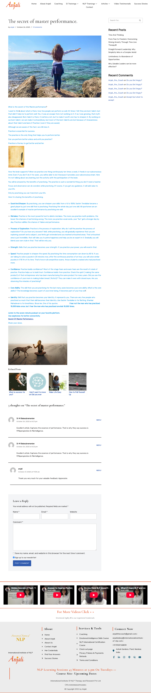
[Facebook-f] (114, 657)
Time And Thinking (116, 35)
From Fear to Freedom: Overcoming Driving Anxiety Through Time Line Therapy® (122, 42)
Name (16, 512)
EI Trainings (71, 3)
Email (44, 512)
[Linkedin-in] (119, 657)
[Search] (140, 20)
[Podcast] (129, 657)
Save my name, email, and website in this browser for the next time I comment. (50, 553)
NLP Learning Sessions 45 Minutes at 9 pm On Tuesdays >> (76, 669)
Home (34, 3)
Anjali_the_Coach (115, 80)
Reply (98, 420)
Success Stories (141, 3)
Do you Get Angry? (134, 80)
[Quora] (134, 657)
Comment (18, 522)
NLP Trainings (89, 3)
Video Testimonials (122, 3)
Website (73, 512)
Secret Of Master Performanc (20, 319)
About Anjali (45, 3)
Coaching (58, 3)
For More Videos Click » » (75, 612)
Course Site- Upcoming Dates (77, 673)
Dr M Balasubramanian (26, 418)
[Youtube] (140, 657)
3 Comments (37, 27)
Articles (104, 3)
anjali (12, 27)
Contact (89, 7)
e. (33, 319)
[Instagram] (124, 657)
